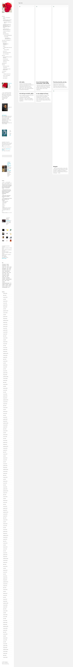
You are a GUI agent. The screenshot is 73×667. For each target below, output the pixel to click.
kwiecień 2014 (5, 523)
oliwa (3, 273)
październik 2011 (5, 581)
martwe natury (6, 66)
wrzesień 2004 (5, 651)
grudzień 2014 (5, 508)
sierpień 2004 (5, 653)
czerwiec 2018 (5, 430)
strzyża (8, 280)
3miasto (8, 264)
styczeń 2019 (5, 417)
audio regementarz (8, 35)
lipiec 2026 (4, 295)
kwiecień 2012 (5, 570)
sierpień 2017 (5, 450)
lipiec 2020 (4, 382)
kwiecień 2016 (5, 481)
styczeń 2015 (5, 506)
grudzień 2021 (5, 349)
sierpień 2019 (5, 403)
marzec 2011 (5, 595)
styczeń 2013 (5, 552)
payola (8, 273)
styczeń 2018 (5, 440)
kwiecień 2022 (5, 341)
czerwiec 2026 (5, 297)
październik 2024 (5, 310)
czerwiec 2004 (5, 657)
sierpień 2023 (5, 322)
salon (3, 280)
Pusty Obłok (6, 49)
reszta (3, 72)
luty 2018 (4, 438)
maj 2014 (4, 521)
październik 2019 (5, 399)
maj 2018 (4, 432)
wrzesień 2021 (5, 355)
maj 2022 (4, 339)
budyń (8, 265)
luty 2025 (4, 308)
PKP (5, 276)
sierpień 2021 (5, 357)
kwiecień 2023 (5, 326)
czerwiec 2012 (5, 566)
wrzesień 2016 (5, 471)
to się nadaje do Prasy (42, 93)
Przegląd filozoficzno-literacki (6, 44)
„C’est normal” (7, 212)
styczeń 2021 (5, 370)
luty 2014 (4, 527)
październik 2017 (5, 446)
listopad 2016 (5, 467)
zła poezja (5, 78)
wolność (10, 284)
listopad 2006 (5, 601)
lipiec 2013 (4, 541)
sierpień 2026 (5, 293)
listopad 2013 (5, 533)
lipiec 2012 (4, 564)
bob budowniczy (4, 265)
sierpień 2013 (5, 539)
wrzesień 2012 (5, 560)
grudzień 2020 (5, 372)
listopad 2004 (5, 647)
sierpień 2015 (5, 492)
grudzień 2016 (5, 465)
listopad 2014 (5, 510)
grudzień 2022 (5, 330)
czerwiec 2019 (5, 407)
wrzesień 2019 (5, 401)
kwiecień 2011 (5, 593)
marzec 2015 (5, 502)
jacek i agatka (4, 269)
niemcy (7, 272)
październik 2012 (5, 558)
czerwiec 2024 (5, 312)
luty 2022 (4, 345)
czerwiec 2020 (5, 384)
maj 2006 (4, 612)
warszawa (7, 284)
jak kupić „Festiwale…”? (6, 40)
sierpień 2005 (5, 630)
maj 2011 (4, 591)
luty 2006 (4, 618)
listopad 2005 (5, 624)
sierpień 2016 (5, 473)
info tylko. (22, 82)
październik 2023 (5, 320)
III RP (7, 268)
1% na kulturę (4, 264)
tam (10, 135)
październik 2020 (5, 376)
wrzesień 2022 (5, 332)
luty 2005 (4, 641)
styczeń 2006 (5, 620)
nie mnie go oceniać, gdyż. (26, 93)
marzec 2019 (5, 413)
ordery (5, 273)
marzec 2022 (5, 343)
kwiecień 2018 (5, 434)
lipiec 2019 (4, 405)
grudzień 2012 (5, 554)
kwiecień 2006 (5, 614)
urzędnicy (3, 284)
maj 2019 (4, 409)
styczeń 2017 (5, 463)
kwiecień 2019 (5, 411)
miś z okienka (4, 272)
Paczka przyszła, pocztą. (60, 82)
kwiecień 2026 (5, 301)
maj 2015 (4, 498)
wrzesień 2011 (5, 583)
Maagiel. (55, 166)
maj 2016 (4, 479)
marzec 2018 (5, 436)
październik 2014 (5, 512)
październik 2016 (5, 469)
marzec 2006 (5, 616)
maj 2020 (4, 386)
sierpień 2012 (5, 562)
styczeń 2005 (5, 643)
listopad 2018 (5, 421)
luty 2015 (4, 504)
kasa (9, 269)
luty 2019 (4, 415)
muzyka (3, 55)
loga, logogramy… (6, 75)
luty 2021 (4, 368)
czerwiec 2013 (5, 543)
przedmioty (4, 63)
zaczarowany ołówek (4, 287)
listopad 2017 (5, 444)
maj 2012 (4, 568)
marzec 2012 (5, 572)
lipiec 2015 (4, 494)
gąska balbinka (4, 268)
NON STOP (5, 51)
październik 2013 (5, 535)
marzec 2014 (5, 525)
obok (10, 272)
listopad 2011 (5, 579)
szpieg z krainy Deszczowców (5, 283)
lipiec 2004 (4, 655)
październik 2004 (5, 649)
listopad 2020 (5, 374)
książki (3, 16)
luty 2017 (4, 461)
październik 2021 (5, 353)
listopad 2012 (5, 556)
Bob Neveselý (4, 115)
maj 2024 (4, 314)
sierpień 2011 (5, 585)
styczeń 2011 (5, 599)
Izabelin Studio (6, 60)
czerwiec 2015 (5, 496)
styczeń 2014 (5, 529)
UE (10, 283)
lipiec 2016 (4, 475)
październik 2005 (5, 626)
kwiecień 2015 (5, 500)
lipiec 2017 (4, 452)
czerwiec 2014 (5, 519)
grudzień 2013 (5, 531)
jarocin (7, 269)
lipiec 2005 (4, 632)
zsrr (8, 287)
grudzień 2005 (5, 622)
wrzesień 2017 (5, 448)
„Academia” (4, 71)
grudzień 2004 (5, 645)
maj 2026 (4, 299)
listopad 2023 (5, 318)
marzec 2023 (5, 328)
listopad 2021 (5, 351)
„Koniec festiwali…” (7, 31)
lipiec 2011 (4, 587)
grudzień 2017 (5, 442)
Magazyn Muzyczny (7, 52)
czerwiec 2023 (5, 324)
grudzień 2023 (5, 316)
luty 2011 (4, 597)
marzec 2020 (5, 390)
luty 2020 (4, 392)
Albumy (4, 32)
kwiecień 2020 (5, 388)
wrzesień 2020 (5, 378)
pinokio (3, 276)
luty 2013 (4, 550)
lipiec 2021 (4, 359)
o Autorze (6, 36)
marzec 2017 (5, 459)
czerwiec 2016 (5, 477)
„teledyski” (5, 67)
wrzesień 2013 (5, 537)
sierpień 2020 (5, 380)
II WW (10, 268)
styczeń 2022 (5, 347)
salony (5, 280)
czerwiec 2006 (5, 610)
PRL (7, 276)
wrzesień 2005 (5, 628)
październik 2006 (5, 603)
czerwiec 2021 (5, 361)
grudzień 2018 (5, 419)
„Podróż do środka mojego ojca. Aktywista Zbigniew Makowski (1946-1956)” (7, 26)
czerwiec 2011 (5, 589)
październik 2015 (5, 490)
